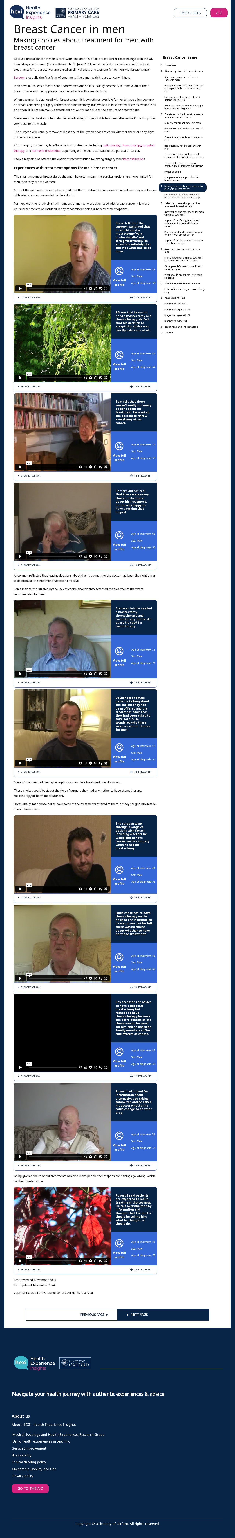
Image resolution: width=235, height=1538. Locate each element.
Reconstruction (133, 159)
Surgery (19, 78)
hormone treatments (46, 151)
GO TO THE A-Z (30, 1488)
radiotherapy (111, 145)
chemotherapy (131, 145)
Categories (190, 12)
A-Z (219, 12)
